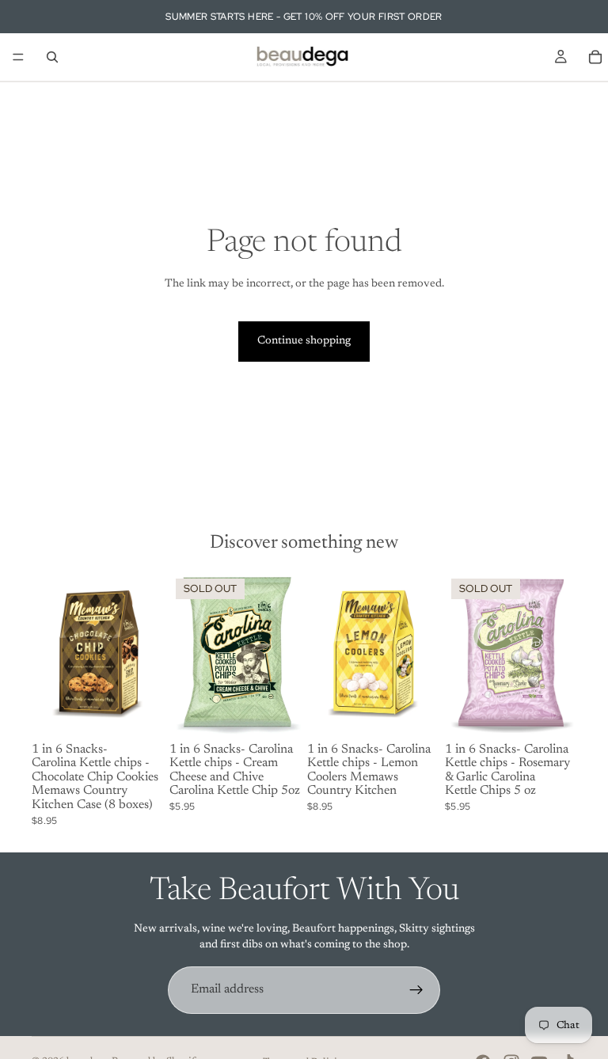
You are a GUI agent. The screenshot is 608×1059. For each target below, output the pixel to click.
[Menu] (18, 57)
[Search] (52, 57)
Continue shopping (304, 341)
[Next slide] (283, 654)
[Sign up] (416, 990)
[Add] (138, 712)
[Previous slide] (186, 654)
